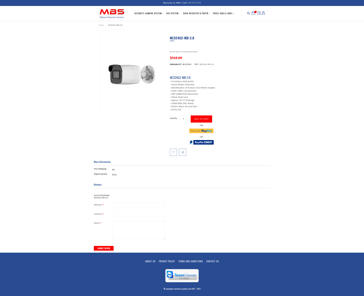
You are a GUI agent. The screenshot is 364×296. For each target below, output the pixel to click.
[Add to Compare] (182, 152)
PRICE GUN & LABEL (223, 13)
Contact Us (212, 261)
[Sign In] (259, 13)
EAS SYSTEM (172, 13)
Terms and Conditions (190, 261)
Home (101, 25)
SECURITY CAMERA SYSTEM (148, 13)
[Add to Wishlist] (173, 152)
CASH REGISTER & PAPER (195, 13)
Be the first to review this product (183, 52)
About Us (150, 261)
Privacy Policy (167, 261)
